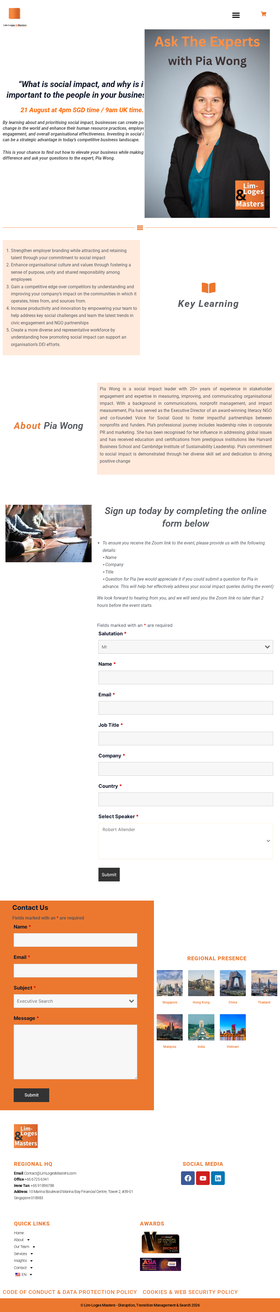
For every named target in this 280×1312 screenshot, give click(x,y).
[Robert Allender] (186, 829)
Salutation (112, 633)
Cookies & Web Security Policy (190, 1292)
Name (107, 664)
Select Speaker (118, 816)
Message (26, 1018)
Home (19, 1233)
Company (111, 756)
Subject (25, 988)
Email (106, 694)
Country (110, 786)
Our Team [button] (21, 1246)
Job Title (110, 725)
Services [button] (20, 1254)
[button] (236, 15)
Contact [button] (20, 1267)
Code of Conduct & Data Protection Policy (70, 1292)
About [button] (19, 1240)
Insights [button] (20, 1260)
